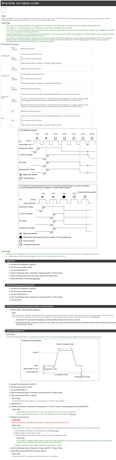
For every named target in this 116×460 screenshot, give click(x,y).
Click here (36, 278)
